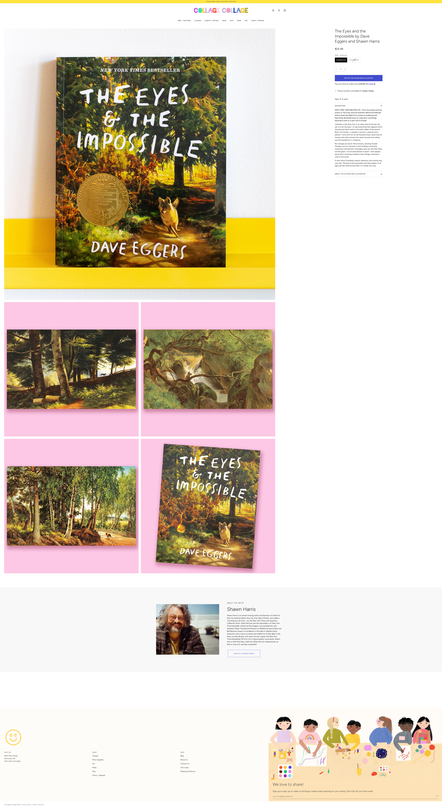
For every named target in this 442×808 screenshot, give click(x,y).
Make (94, 768)
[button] (184, 21)
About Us (184, 760)
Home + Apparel (98, 775)
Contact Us (184, 764)
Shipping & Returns (187, 771)
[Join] (436, 796)
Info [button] (182, 752)
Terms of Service (38, 804)
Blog (182, 756)
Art (93, 764)
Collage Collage (11, 804)
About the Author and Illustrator (350, 174)
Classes (95, 756)
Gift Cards (184, 768)
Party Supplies (97, 760)
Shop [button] (94, 752)
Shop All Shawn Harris (244, 653)
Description (340, 106)
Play (94, 771)
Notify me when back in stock (358, 78)
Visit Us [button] (7, 752)
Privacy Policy (26, 804)
